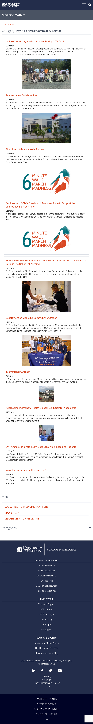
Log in (47, 686)
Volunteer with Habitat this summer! (26, 470)
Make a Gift (12, 512)
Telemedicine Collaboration (21, 95)
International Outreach (18, 371)
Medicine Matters (13, 15)
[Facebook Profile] (42, 670)
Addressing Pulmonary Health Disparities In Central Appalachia (41, 407)
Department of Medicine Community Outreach (31, 317)
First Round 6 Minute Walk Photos (25, 149)
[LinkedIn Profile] (33, 670)
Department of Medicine (21, 518)
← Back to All (8, 24)
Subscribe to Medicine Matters (26, 506)
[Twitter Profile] (50, 670)
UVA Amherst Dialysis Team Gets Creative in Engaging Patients (41, 446)
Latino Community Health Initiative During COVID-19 (35, 41)
